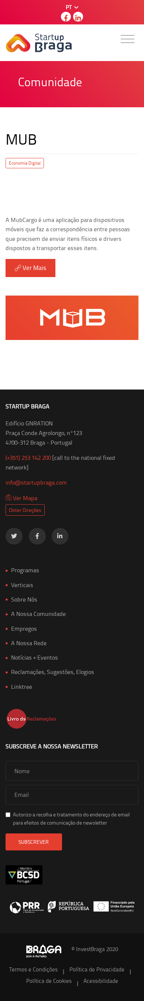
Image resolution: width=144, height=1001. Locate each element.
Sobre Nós (24, 599)
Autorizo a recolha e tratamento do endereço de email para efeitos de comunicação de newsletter (71, 818)
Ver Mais (33, 267)
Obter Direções (25, 509)
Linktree (21, 686)
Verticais (22, 585)
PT (69, 7)
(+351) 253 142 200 (28, 458)
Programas (25, 570)
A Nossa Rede (29, 643)
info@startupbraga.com (36, 482)
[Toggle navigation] (127, 39)
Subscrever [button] (33, 841)
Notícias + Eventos (34, 657)
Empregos (24, 628)
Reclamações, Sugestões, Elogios (52, 672)
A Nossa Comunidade (38, 614)
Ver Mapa (24, 498)
